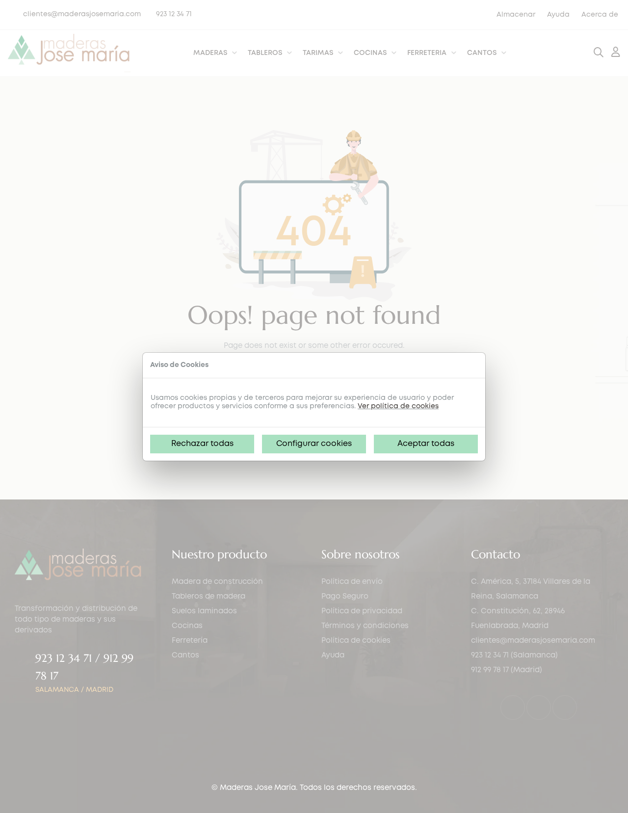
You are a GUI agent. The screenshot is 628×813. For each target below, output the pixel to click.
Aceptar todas (425, 443)
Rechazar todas (202, 443)
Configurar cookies (314, 443)
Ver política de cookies (398, 406)
